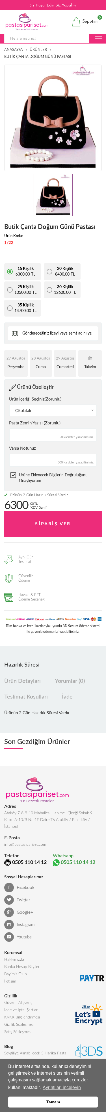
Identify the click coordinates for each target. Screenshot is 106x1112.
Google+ (25, 912)
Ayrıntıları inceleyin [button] (62, 1087)
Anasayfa (13, 50)
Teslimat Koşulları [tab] (26, 697)
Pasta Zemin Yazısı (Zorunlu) (34, 423)
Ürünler (38, 50)
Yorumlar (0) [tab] (70, 681)
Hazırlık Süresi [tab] (22, 665)
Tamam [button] (53, 1102)
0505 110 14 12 (29, 862)
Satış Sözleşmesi (17, 1032)
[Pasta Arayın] (98, 38)
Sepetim (89, 20)
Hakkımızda (14, 959)
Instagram (25, 925)
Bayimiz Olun (15, 974)
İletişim (10, 981)
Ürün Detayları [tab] (22, 681)
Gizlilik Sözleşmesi (19, 1025)
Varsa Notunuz (22, 448)
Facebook (25, 888)
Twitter (23, 900)
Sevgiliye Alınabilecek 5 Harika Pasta (35, 1053)
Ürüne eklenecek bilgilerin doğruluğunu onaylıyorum (53, 478)
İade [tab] (67, 697)
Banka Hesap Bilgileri (22, 967)
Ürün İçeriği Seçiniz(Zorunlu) (35, 399)
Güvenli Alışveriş (18, 1003)
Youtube (24, 937)
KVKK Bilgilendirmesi (22, 1017)
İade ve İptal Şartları (21, 1010)
